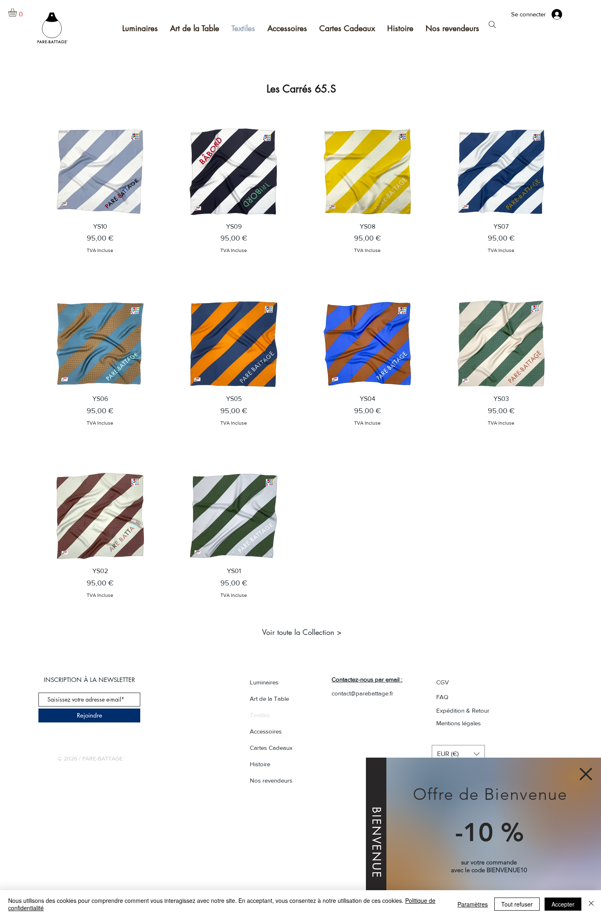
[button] (586, 774)
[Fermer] (591, 904)
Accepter (563, 904)
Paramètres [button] (472, 904)
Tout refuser (517, 904)
